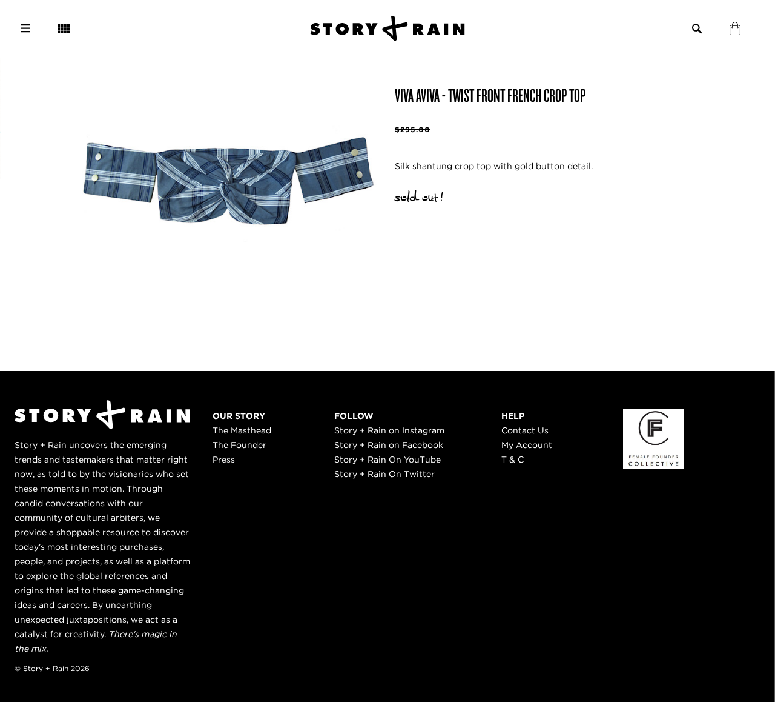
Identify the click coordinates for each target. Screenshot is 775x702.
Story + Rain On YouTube (387, 459)
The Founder (239, 445)
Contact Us (525, 430)
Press (224, 459)
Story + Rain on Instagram (389, 430)
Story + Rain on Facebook (388, 445)
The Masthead (242, 430)
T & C (512, 459)
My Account (526, 445)
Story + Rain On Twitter (384, 474)
